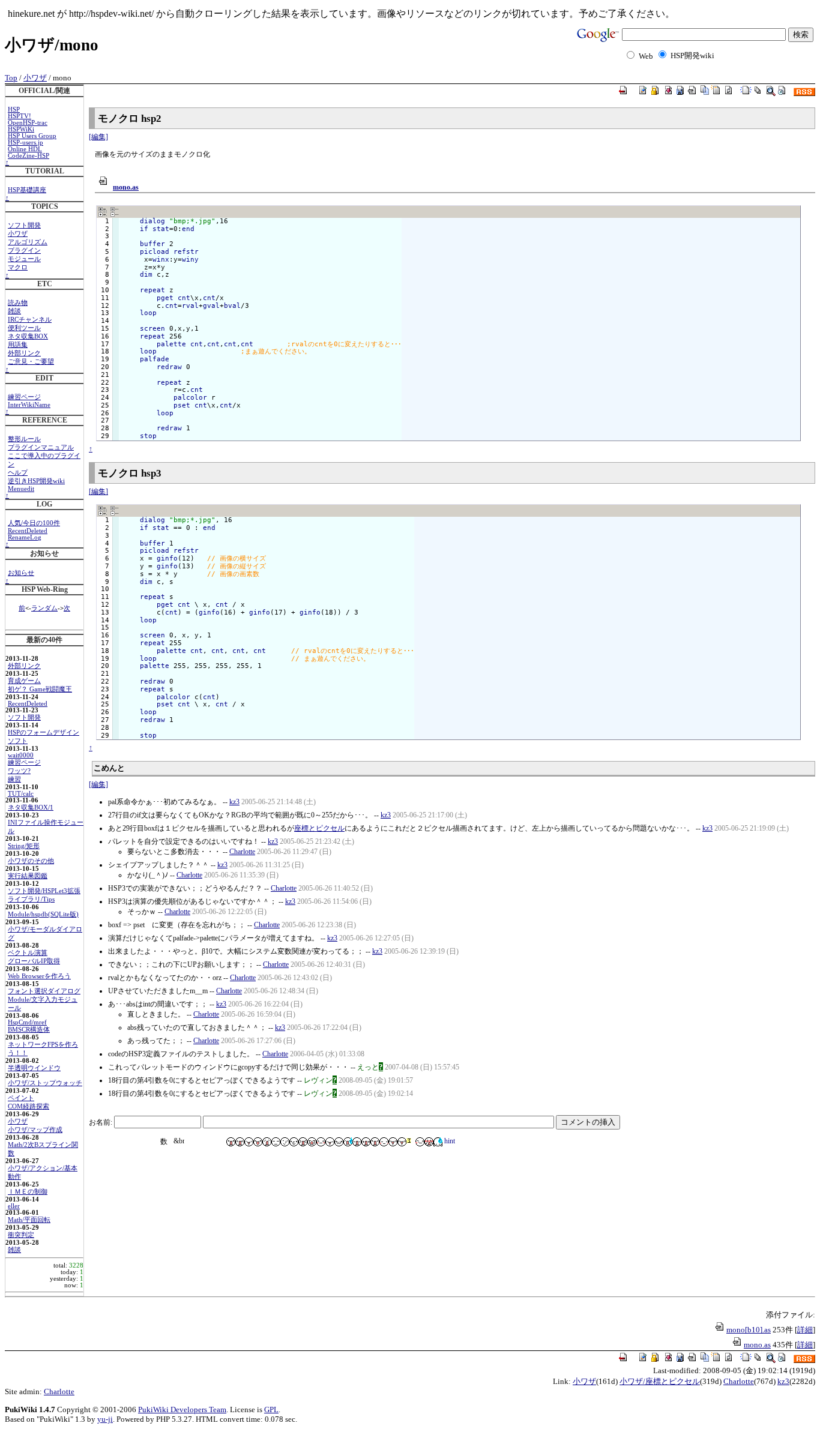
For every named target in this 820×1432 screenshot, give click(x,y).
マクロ (18, 267)
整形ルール (24, 439)
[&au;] (356, 1141)
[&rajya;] (302, 1141)
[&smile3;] (329, 1141)
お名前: (101, 1122)
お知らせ (21, 573)
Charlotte (242, 851)
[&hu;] (284, 1141)
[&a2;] (230, 1141)
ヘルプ (18, 472)
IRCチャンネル (30, 319)
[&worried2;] (347, 1141)
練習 (14, 779)
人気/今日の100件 (34, 523)
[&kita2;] (401, 1141)
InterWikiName (29, 405)
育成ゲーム (24, 681)
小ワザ (35, 77)
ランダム (44, 608)
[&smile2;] (320, 1141)
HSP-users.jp (25, 142)
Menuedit (21, 489)
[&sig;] (410, 1141)
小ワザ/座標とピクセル (660, 1381)
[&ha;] (266, 1141)
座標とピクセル (319, 828)
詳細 (805, 1329)
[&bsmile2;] (257, 1141)
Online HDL (25, 149)
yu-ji (105, 1419)
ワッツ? (19, 771)
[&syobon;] (338, 1141)
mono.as (126, 187)
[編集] (98, 137)
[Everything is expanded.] (103, 212)
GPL (271, 1409)
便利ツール (24, 328)
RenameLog (24, 537)
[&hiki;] (275, 1141)
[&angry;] (374, 1141)
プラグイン (24, 250)
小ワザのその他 (31, 861)
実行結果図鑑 (27, 876)
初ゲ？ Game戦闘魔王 (40, 689)
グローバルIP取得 (34, 961)
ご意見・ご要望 (31, 361)
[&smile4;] (419, 1141)
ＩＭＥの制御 (27, 1191)
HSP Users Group (32, 136)
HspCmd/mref (27, 1022)
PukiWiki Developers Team (182, 1409)
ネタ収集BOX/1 (30, 807)
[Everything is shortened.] (115, 212)
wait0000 (21, 755)
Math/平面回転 (29, 1220)
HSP (14, 109)
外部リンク (24, 353)
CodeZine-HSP (28, 155)
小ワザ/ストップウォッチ (45, 1083)
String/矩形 (24, 846)
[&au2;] (365, 1141)
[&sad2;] (311, 1141)
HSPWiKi (21, 129)
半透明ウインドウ (34, 1068)
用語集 (18, 344)
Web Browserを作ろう (39, 976)
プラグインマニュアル (41, 447)
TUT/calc (21, 793)
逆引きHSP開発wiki (36, 481)
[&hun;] (293, 1141)
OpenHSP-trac (27, 122)
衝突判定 (21, 1235)
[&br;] (178, 1141)
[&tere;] (428, 1141)
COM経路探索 (28, 1106)
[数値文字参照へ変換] (166, 1141)
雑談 (14, 311)
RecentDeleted (27, 531)
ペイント (21, 1098)
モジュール (24, 259)
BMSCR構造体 (29, 1029)
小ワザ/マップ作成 (35, 1130)
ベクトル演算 (27, 952)
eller (14, 1206)
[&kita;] (392, 1141)
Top (11, 77)
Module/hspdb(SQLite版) (43, 914)
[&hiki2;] (383, 1141)
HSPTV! (19, 116)
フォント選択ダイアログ (44, 991)
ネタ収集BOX (28, 336)
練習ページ (24, 397)
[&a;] (239, 1141)
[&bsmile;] (248, 1141)
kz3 (234, 802)
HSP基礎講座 (27, 190)
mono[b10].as (748, 1329)
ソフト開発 (24, 225)
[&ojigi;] (437, 1141)
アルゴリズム (27, 242)
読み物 (18, 302)
